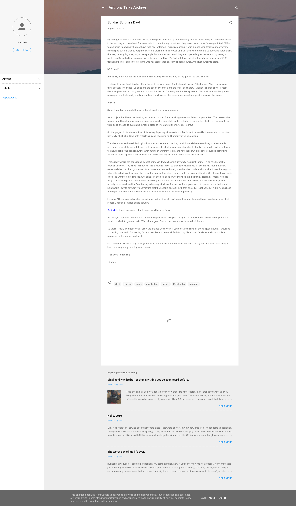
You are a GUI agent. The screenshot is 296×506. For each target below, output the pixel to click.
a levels (128, 284)
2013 (117, 284)
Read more (225, 406)
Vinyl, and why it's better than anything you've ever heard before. (148, 379)
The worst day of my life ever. (126, 451)
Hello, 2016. (115, 415)
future (139, 284)
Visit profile (22, 50)
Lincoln (165, 284)
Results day (179, 284)
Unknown (22, 42)
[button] (230, 22)
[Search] (236, 8)
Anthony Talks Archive (127, 7)
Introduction (152, 284)
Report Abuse (9, 97)
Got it (222, 498)
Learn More (208, 498)
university (194, 284)
